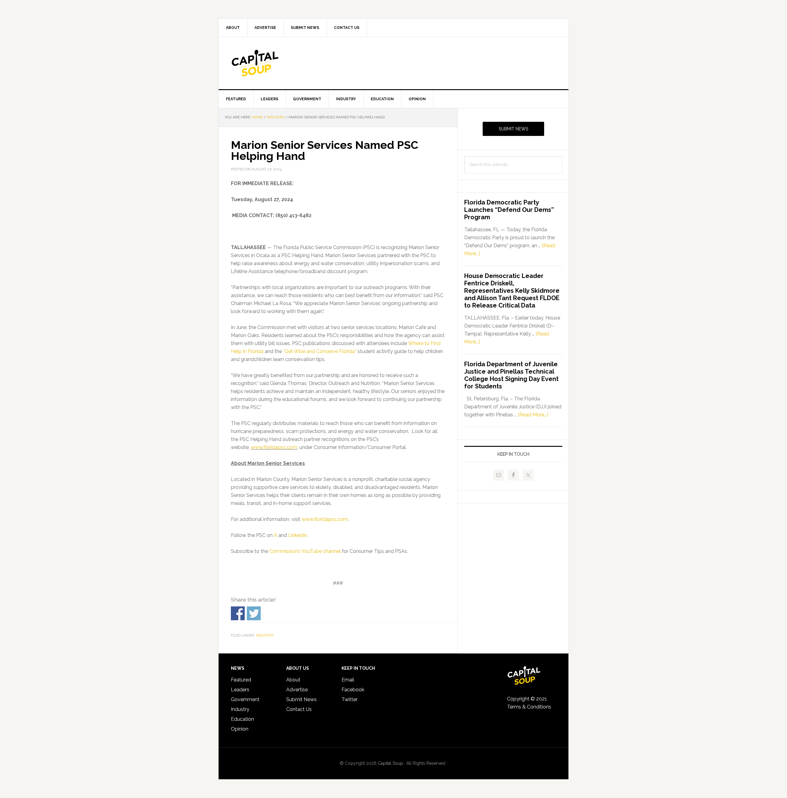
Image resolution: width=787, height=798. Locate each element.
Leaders (240, 690)
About (293, 680)
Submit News (513, 128)
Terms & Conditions (529, 707)
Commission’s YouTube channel (305, 551)
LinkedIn (297, 535)
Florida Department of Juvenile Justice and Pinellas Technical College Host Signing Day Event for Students (511, 375)
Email (348, 680)
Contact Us (299, 709)
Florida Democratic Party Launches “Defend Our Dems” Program (509, 210)
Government (245, 699)
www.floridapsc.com (274, 447)
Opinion (239, 729)
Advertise (297, 690)
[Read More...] (533, 415)
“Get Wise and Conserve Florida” (319, 351)
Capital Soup (271, 63)
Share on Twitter (254, 613)
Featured (241, 680)
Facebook (353, 690)
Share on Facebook (238, 613)
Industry (265, 635)
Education (242, 719)
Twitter (350, 699)
